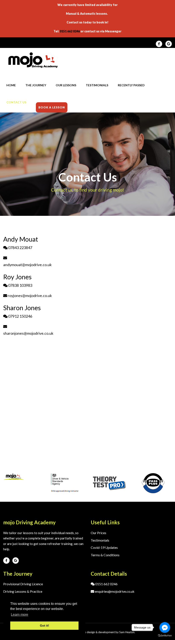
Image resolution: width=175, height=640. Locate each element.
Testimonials (97, 85)
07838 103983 (19, 285)
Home (11, 85)
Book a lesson (51, 107)
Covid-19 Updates (104, 547)
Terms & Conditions (105, 555)
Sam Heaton (126, 632)
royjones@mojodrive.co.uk (29, 295)
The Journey (35, 85)
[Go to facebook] (164, 627)
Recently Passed (131, 85)
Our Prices (98, 533)
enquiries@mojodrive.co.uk (114, 591)
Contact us (16, 102)
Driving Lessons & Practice (22, 591)
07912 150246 (19, 316)
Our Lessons (66, 85)
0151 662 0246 (70, 31)
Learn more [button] (19, 614)
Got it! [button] (44, 625)
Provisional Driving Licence (23, 584)
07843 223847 (19, 247)
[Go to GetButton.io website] (165, 635)
